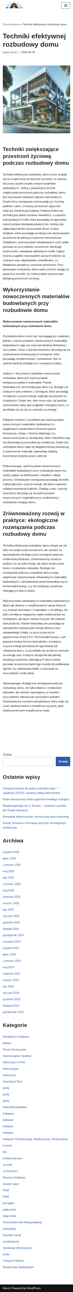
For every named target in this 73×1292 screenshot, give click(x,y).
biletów (7, 1043)
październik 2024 (13, 935)
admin (13, 52)
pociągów (8, 1203)
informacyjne (11, 1068)
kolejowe (8, 1119)
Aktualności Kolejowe (16, 1036)
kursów (7, 1145)
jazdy (6, 1087)
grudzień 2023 (11, 999)
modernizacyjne (12, 1158)
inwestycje (9, 1075)
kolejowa (8, 1113)
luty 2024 (8, 986)
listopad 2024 (11, 928)
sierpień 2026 (11, 852)
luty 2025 (8, 909)
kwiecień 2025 (11, 896)
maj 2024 (8, 967)
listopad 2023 (11, 1005)
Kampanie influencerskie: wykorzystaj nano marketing (36, 816)
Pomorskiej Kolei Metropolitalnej (22, 1222)
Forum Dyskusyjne (14, 1049)
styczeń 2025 (11, 916)
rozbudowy (9, 1228)
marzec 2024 (11, 980)
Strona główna (11, 24)
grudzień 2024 (11, 922)
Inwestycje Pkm (12, 1081)
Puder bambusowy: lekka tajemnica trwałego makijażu (36, 799)
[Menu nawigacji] (65, 5)
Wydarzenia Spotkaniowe (18, 1267)
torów (6, 1254)
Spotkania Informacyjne (17, 1247)
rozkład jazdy (11, 1241)
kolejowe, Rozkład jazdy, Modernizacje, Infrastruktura (35, 1139)
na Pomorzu (10, 1171)
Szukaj (7, 754)
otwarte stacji (11, 1183)
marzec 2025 (11, 903)
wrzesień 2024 (12, 941)
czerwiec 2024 (12, 960)
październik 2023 (13, 1012)
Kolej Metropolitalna (15, 1107)
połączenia (9, 1209)
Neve (6, 1288)
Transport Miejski (13, 1260)
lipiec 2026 (9, 858)
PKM (6, 1190)
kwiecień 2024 (11, 973)
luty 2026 (8, 877)
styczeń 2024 (11, 992)
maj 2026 (8, 871)
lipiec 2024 (9, 954)
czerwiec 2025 (12, 884)
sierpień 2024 (11, 948)
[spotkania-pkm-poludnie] (14, 5)
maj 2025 (8, 890)
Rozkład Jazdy (12, 1235)
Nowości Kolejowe (14, 1177)
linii (5, 1151)
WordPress (34, 1288)
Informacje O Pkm (14, 1062)
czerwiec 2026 (12, 864)
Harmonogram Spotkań (17, 1055)
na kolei (7, 1164)
